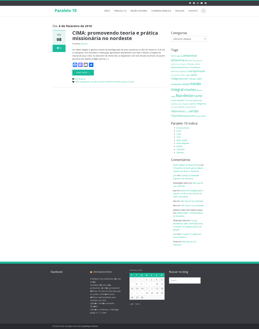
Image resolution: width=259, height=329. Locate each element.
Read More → (83, 72)
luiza (175, 234)
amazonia (177, 60)
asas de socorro (195, 60)
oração (174, 100)
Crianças (190, 64)
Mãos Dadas (182, 140)
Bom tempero (80, 79)
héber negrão (185, 75)
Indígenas (177, 78)
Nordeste (117, 81)
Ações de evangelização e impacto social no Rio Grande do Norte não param (188, 193)
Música (199, 90)
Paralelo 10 (66, 10)
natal (173, 96)
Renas (181, 107)
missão (94, 81)
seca (187, 112)
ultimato (84, 43)
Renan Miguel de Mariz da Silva (186, 165)
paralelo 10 (182, 100)
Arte (187, 60)
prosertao (130, 81)
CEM (178, 137)
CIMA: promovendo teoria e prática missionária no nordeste (115, 36)
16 (152, 288)
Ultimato (180, 152)
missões (101, 81)
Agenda (179, 56)
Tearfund (177, 116)
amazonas (190, 55)
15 (147, 288)
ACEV (173, 56)
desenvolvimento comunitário (185, 67)
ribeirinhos (178, 111)
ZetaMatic (94, 326)
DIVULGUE (179, 10)
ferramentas (175, 75)
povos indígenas (198, 103)
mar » (137, 304)
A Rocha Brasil (182, 128)
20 (137, 293)
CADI (178, 134)
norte (198, 96)
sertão (194, 111)
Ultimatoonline (102, 272)
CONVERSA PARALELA (161, 10)
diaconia (174, 71)
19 (132, 293)
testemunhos (201, 116)
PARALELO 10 (120, 10)
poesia (173, 104)
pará (195, 100)
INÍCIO (107, 10)
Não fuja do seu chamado (191, 201)
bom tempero (181, 64)
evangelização (196, 71)
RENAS (179, 146)
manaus (192, 78)
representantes (190, 107)
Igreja (194, 74)
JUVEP (185, 78)
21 (142, 293)
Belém (173, 64)
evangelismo (85, 81)
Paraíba (190, 100)
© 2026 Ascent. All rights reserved (66, 326)
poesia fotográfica (183, 104)
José (175, 175)
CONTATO (193, 10)
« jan (132, 304)
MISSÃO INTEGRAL (138, 10)
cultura (197, 64)
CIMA (77, 81)
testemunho (189, 115)
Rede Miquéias (182, 143)
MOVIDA (108, 81)
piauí (123, 81)
